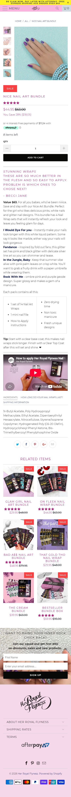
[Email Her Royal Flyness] (44, 763)
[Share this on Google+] (43, 444)
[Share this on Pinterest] (35, 444)
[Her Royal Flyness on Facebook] (26, 763)
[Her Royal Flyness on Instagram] (38, 763)
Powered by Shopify (50, 773)
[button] (11, 102)
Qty (5, 141)
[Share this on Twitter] (17, 444)
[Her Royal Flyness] (35, 8)
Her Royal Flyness (28, 773)
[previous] (17, 56)
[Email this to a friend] (52, 444)
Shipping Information (16, 402)
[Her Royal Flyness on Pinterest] (32, 763)
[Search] (58, 8)
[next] (64, 56)
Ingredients (10, 397)
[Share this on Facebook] (26, 444)
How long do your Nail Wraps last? (42, 397)
